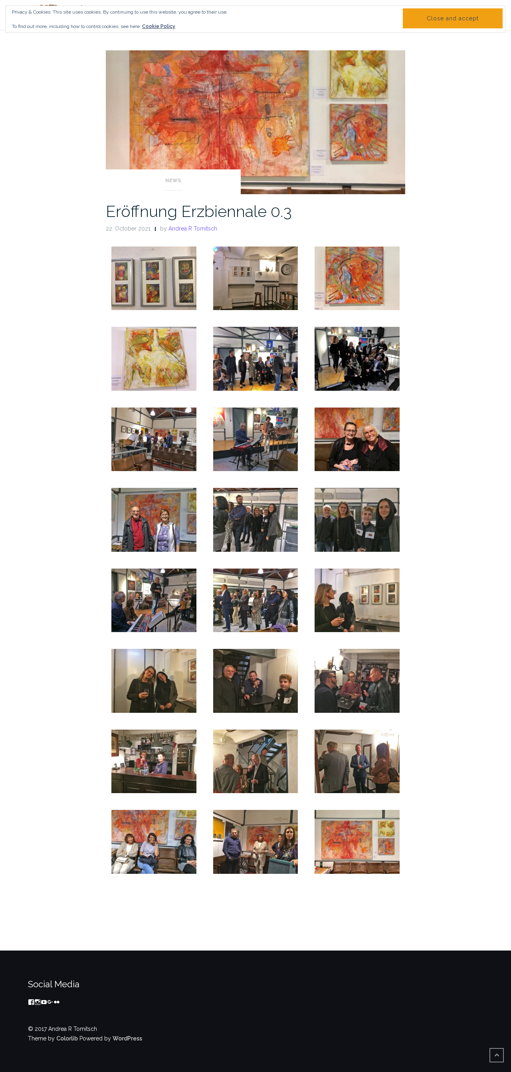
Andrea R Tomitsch (192, 228)
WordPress (127, 1038)
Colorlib (67, 1038)
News (173, 180)
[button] (154, 278)
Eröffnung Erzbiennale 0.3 (199, 211)
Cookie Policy (158, 26)
